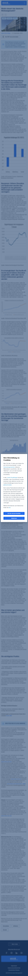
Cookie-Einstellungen (12, 477)
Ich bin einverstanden (14, 513)
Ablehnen (14, 518)
